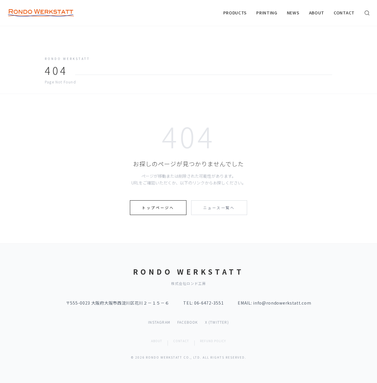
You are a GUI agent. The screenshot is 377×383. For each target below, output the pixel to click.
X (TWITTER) (217, 322)
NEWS (293, 13)
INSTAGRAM (159, 322)
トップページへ (158, 207)
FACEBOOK (187, 322)
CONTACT (344, 13)
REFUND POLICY (213, 341)
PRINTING (266, 13)
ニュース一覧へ (219, 207)
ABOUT (317, 13)
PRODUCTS (235, 13)
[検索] (367, 13)
